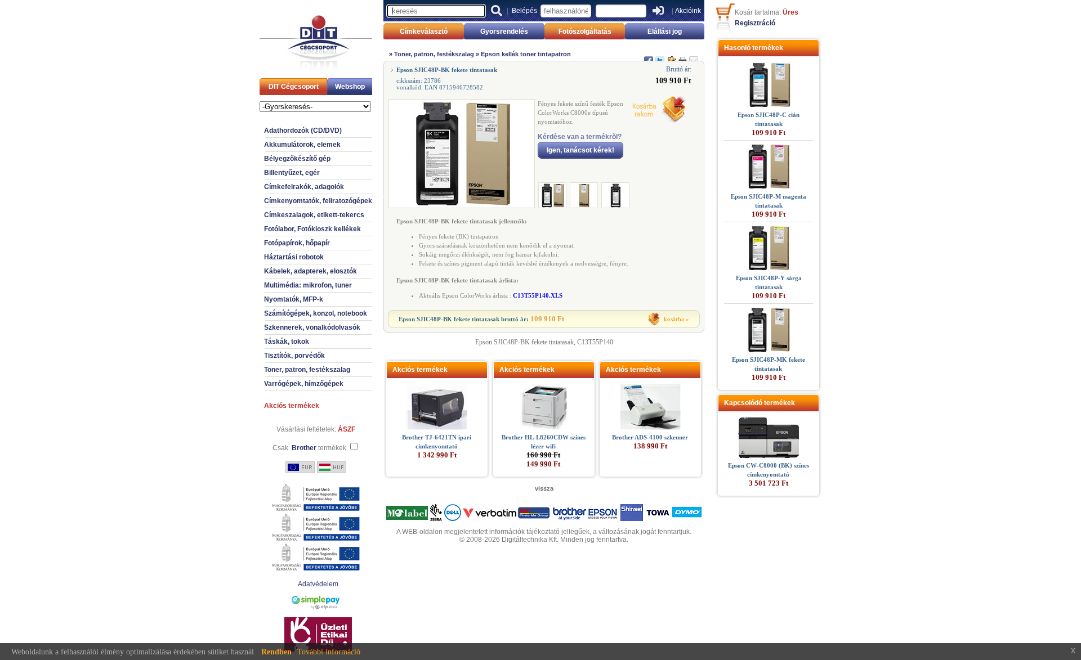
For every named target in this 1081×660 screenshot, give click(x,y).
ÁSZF (346, 429)
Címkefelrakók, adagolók (304, 187)
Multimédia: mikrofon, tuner (308, 285)
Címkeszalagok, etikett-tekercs (314, 215)
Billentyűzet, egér (292, 173)
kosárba (674, 319)
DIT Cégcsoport (294, 87)
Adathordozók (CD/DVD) (303, 130)
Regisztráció (755, 23)
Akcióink (688, 11)
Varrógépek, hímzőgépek (303, 384)
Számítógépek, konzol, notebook (315, 313)
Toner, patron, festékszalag (307, 370)
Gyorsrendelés (504, 31)
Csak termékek (309, 448)
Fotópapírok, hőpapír (297, 243)
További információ (328, 652)
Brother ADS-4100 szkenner (650, 437)
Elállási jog (664, 31)
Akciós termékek (291, 406)
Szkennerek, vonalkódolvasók (312, 327)
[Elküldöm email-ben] (693, 56)
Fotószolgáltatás (585, 31)
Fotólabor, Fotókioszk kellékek (312, 229)
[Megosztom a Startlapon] (671, 56)
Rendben (276, 652)
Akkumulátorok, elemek (302, 145)
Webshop (350, 87)
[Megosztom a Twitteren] (659, 56)
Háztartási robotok (294, 257)
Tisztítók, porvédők (294, 356)
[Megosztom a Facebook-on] (648, 56)
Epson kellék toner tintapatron (526, 54)
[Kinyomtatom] (682, 56)
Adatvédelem (318, 584)
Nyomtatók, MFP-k (293, 299)
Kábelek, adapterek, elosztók (310, 271)
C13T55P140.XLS (537, 295)
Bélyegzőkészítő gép (297, 159)
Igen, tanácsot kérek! (580, 150)
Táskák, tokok (286, 341)
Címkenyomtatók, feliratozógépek (318, 201)
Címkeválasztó (424, 31)
